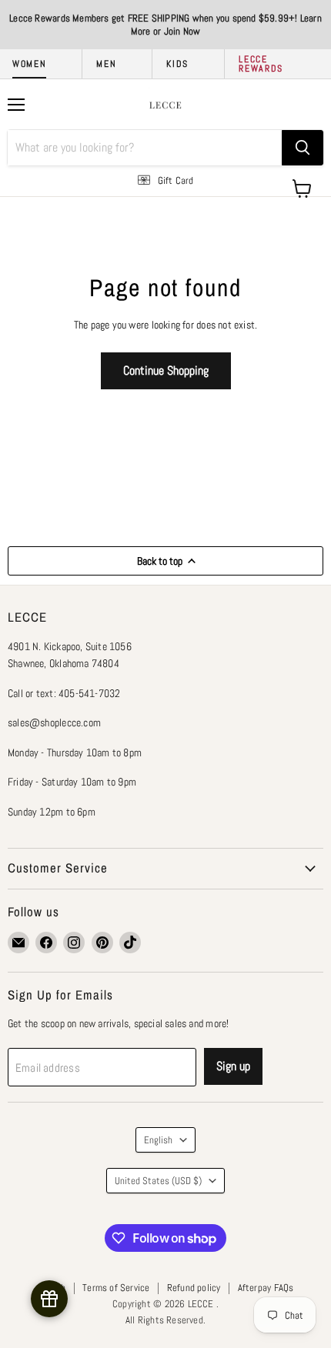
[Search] (302, 147)
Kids (177, 64)
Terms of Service (115, 1287)
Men (106, 64)
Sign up (233, 1066)
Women (29, 64)
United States (158, 1180)
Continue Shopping (166, 370)
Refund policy (194, 1287)
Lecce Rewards (261, 64)
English (158, 1139)
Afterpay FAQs (266, 1287)
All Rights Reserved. (165, 1319)
